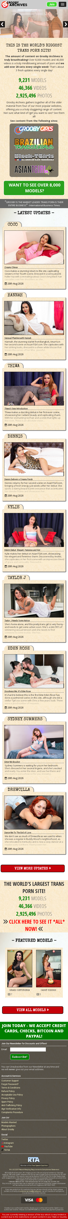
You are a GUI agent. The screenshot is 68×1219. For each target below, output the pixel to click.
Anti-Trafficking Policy (11, 1105)
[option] (19, 973)
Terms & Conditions (10, 1088)
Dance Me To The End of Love (18, 832)
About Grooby (7, 1129)
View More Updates (32, 868)
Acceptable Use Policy (12, 1095)
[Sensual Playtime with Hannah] (34, 317)
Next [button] (65, 972)
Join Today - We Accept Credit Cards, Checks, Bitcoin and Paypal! (34, 1031)
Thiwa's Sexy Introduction (16, 408)
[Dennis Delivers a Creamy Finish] (34, 458)
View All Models (32, 1010)
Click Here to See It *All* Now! (37, 925)
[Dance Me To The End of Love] (34, 811)
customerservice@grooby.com (30, 1191)
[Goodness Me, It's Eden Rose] (34, 670)
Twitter (4, 1139)
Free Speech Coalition (40, 1165)
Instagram (9, 1143)
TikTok (7, 1150)
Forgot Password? (9, 1084)
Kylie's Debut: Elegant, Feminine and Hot (22, 550)
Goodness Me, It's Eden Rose (18, 691)
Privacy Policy (8, 1098)
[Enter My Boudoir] (34, 741)
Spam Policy (7, 1102)
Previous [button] (2, 972)
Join (52, 4)
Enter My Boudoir (12, 762)
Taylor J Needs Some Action (17, 620)
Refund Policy (8, 1091)
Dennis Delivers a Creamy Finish (19, 479)
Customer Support (10, 1080)
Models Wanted (9, 1122)
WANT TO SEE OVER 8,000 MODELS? (35, 188)
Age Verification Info (11, 1109)
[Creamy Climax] (34, 246)
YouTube (8, 1146)
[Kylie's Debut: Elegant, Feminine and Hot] (34, 529)
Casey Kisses (19, 990)
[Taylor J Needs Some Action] (34, 600)
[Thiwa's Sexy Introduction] (34, 388)
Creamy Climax (11, 267)
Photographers (8, 1126)
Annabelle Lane (48, 990)
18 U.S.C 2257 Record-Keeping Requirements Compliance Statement (34, 1169)
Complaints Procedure (12, 1112)
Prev (2, 24)
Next (65, 24)
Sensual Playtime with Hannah (18, 338)
